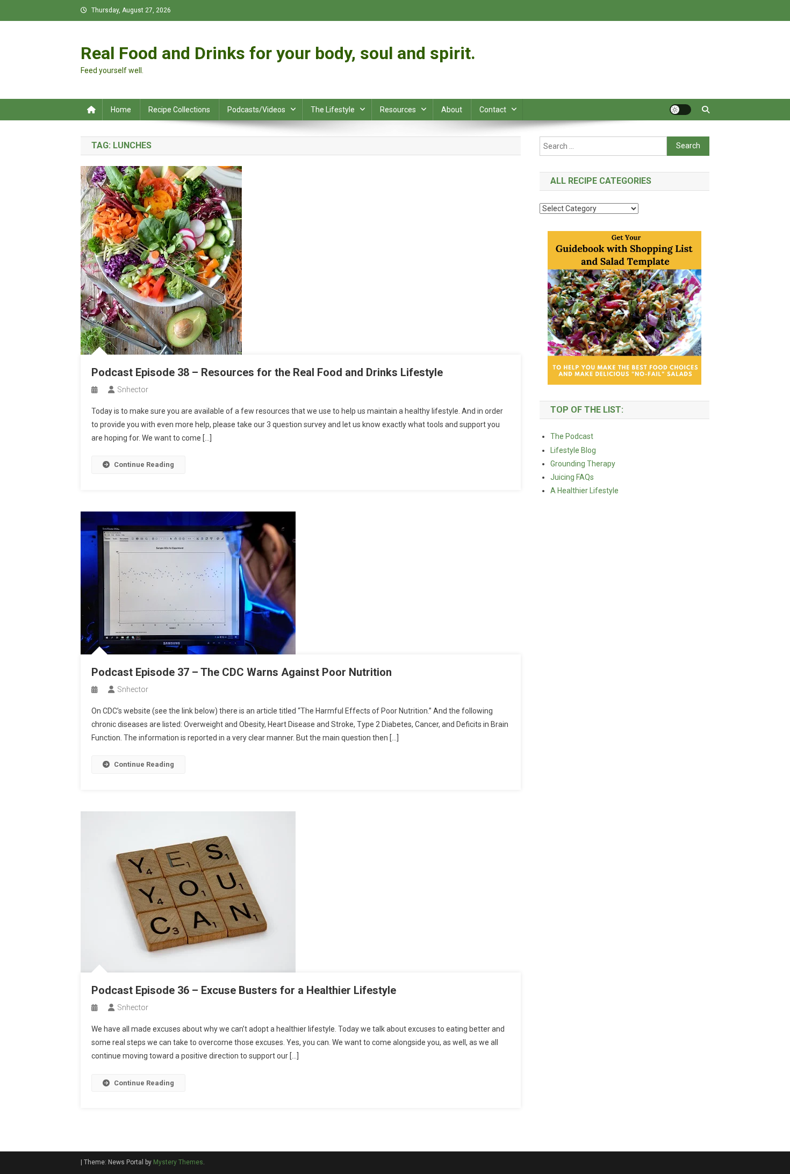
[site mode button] (680, 109)
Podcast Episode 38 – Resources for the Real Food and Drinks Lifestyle (267, 372)
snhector (132, 389)
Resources (398, 109)
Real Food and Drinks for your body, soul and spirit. (278, 53)
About (451, 109)
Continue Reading (144, 464)
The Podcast (571, 436)
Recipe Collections (179, 109)
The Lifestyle (333, 109)
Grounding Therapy (582, 463)
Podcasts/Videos (256, 109)
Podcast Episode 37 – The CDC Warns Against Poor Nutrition (241, 672)
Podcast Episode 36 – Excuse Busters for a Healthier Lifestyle (243, 990)
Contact (492, 109)
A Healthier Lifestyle (584, 490)
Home (121, 109)
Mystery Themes (178, 1162)
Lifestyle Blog (573, 450)
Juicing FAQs (572, 477)
